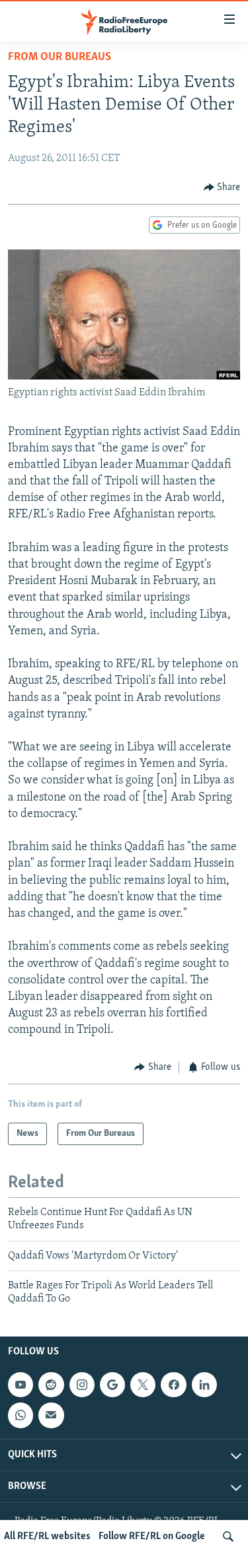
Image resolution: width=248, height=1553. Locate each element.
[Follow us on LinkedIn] (204, 1384)
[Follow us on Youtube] (20, 1384)
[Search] (228, 1536)
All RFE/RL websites (47, 1536)
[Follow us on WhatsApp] (20, 1415)
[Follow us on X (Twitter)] (142, 1384)
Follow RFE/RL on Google (152, 1536)
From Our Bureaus (59, 57)
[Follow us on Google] (112, 1384)
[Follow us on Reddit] (50, 1384)
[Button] (222, 187)
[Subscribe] (50, 1415)
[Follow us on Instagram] (82, 1384)
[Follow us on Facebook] (173, 1384)
